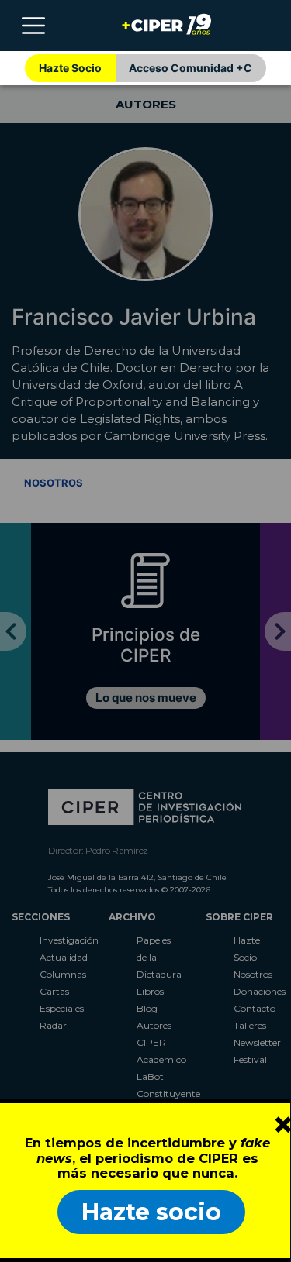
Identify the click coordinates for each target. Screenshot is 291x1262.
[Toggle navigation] (33, 25)
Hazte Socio (70, 67)
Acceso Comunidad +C (190, 67)
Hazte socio (151, 1212)
